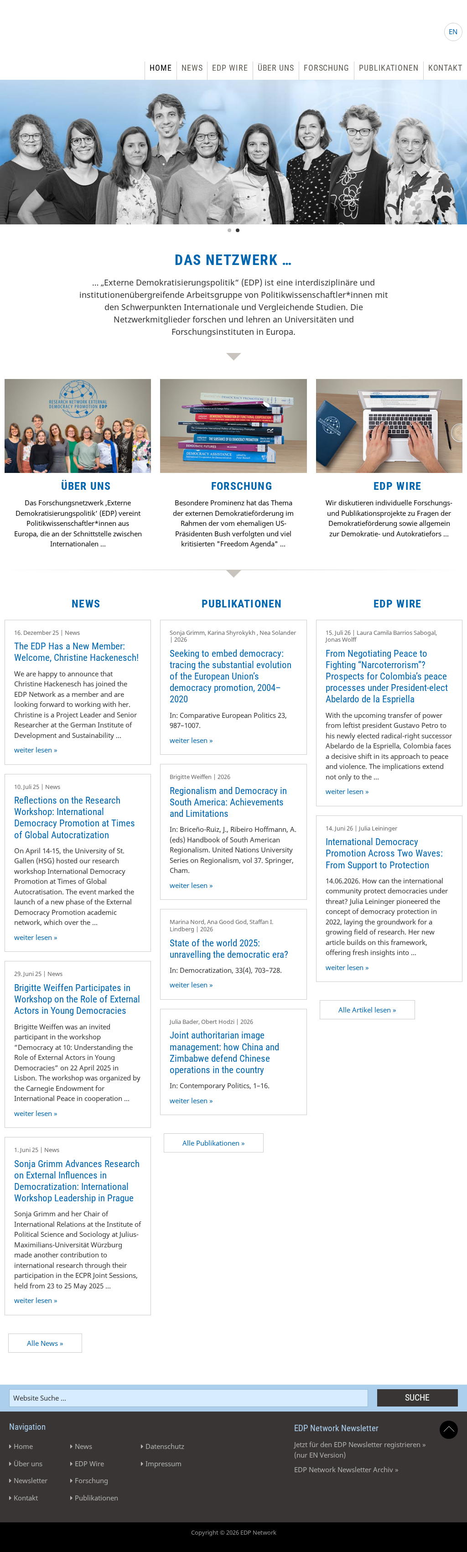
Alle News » (45, 1343)
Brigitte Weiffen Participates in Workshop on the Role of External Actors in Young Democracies (77, 999)
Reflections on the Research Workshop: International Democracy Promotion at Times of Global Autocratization (74, 818)
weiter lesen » (35, 749)
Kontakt (445, 68)
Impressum (163, 1463)
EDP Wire (230, 68)
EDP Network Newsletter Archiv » (346, 1469)
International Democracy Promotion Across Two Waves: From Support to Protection (384, 853)
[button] (20, 1532)
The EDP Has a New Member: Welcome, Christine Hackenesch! (76, 652)
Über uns (276, 68)
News (192, 68)
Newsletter (30, 1480)
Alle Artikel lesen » (367, 1009)
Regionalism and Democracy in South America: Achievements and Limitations (228, 802)
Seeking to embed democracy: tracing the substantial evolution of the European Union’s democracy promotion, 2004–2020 (230, 676)
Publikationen (389, 68)
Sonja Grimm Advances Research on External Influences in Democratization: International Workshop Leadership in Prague (77, 1181)
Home (161, 68)
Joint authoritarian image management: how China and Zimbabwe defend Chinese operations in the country (224, 1052)
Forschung (326, 68)
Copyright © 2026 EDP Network (233, 1532)
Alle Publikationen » (213, 1142)
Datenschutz (164, 1446)
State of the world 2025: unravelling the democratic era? (229, 949)
